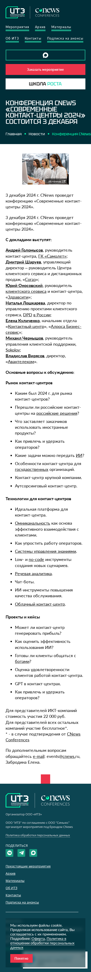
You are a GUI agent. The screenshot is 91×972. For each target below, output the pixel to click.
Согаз (30, 279)
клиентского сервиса (26, 291)
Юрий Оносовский (24, 285)
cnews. (69, 756)
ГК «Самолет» (52, 256)
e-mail (38, 756)
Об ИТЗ (12, 38)
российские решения (56, 413)
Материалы (61, 27)
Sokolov (13, 349)
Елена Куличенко (23, 320)
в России (41, 314)
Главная (13, 134)
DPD (27, 314)
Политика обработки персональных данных (38, 835)
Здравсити (18, 297)
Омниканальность (32, 523)
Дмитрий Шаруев (23, 261)
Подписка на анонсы (65, 38)
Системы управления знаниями (45, 551)
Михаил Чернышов (24, 338)
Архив (40, 27)
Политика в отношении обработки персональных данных (42, 942)
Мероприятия (17, 27)
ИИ (79, 455)
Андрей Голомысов (24, 250)
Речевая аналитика (33, 573)
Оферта (38, 938)
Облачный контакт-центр (40, 604)
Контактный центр (26, 326)
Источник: (56, 181)
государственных (31, 469)
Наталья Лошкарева (25, 302)
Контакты (33, 38)
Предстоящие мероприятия (28, 866)
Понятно (21, 958)
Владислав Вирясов (25, 355)
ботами (22, 661)
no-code (36, 559)
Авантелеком (21, 361)
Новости (37, 134)
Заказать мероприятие (45, 69)
